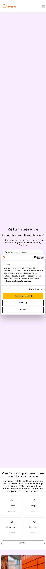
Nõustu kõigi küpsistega (23, 296)
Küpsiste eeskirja (23, 281)
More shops (23, 543)
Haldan (21, 303)
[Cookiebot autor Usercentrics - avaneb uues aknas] (34, 257)
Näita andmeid (33, 289)
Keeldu (23, 310)
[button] (11, 506)
